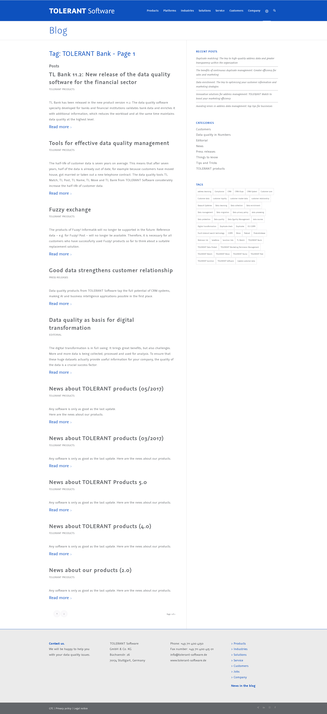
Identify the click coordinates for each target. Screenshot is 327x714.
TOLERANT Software (226, 261)
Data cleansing (221, 205)
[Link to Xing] (258, 707)
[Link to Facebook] (275, 707)
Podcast (247, 233)
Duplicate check (226, 226)
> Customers (239, 666)
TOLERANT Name (240, 254)
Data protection (204, 219)
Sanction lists (228, 240)
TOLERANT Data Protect (207, 247)
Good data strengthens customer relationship (111, 270)
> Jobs (236, 671)
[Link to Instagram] (269, 707)
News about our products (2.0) (90, 570)
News (199, 146)
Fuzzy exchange (70, 209)
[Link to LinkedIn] (264, 707)
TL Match (241, 240)
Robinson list (203, 240)
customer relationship (260, 198)
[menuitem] (152, 10)
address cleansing (204, 191)
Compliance (219, 191)
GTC (51, 708)
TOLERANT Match (205, 254)
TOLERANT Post (257, 254)
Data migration (222, 212)
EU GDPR (251, 226)
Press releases (58, 277)
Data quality (219, 219)
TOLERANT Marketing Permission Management (240, 247)
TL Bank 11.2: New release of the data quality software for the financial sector (109, 78)
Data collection (237, 205)
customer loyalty (220, 198)
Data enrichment (253, 205)
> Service (237, 660)
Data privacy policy (240, 212)
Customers (203, 129)
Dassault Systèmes (205, 205)
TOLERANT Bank (255, 240)
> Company (239, 677)
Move (238, 233)
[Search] (274, 10)
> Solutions (239, 654)
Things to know (207, 157)
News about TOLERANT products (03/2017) (106, 438)
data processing (258, 212)
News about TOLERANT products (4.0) (100, 526)
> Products (238, 643)
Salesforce (215, 240)
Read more (59, 126)
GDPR (230, 233)
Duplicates (240, 226)
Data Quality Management (239, 219)
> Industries (239, 649)
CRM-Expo (239, 191)
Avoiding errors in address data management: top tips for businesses (234, 106)
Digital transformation (207, 226)
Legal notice (81, 708)
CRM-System (252, 191)
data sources (258, 219)
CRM (229, 191)
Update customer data (246, 261)
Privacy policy (64, 708)
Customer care (266, 191)
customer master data (239, 198)
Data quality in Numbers (213, 135)
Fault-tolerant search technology (211, 233)
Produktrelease (259, 233)
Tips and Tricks (206, 163)
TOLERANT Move (223, 254)
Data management (205, 212)
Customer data (203, 198)
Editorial (55, 334)
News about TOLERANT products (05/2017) (106, 388)
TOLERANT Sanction (206, 261)
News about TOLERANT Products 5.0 (98, 482)
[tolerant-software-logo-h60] (81, 10)
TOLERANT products (61, 89)
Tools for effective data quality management (109, 143)
